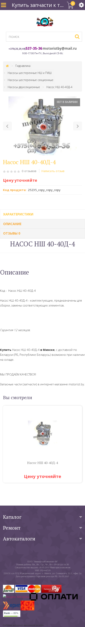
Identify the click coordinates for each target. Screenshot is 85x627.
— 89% (11, 613)
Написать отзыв (52, 171)
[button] (7, 126)
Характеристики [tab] (18, 214)
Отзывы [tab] (11, 233)
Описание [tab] (12, 224)
